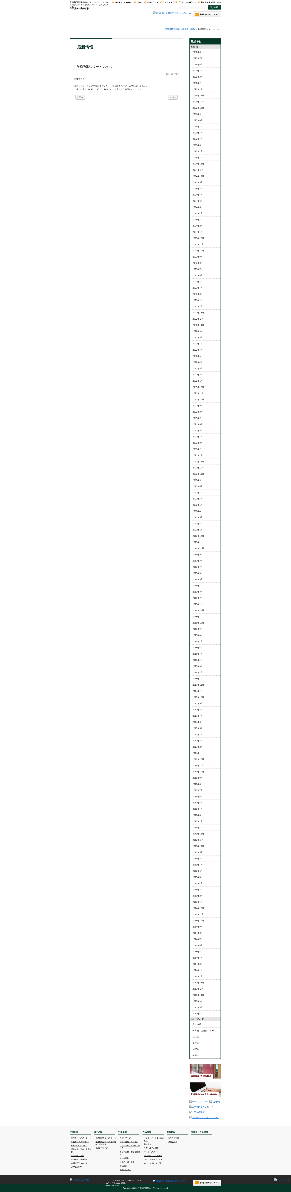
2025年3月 (197, 145)
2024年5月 (197, 207)
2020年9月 (197, 480)
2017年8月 (197, 709)
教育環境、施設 (77, 1156)
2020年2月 (197, 523)
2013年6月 (197, 1013)
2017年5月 (197, 728)
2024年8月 (197, 188)
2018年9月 (197, 629)
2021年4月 (197, 436)
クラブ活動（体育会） (129, 1142)
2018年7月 (197, 641)
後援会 (195, 1055)
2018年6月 (197, 647)
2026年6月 (197, 64)
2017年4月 (197, 734)
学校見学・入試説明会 (153, 1156)
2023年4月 (197, 288)
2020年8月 (197, 486)
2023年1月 (197, 306)
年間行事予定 (125, 1138)
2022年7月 (197, 343)
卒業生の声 (172, 1142)
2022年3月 (197, 368)
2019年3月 (197, 592)
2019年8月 (197, 561)
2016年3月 (197, 815)
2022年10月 (198, 325)
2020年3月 (197, 517)
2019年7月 (197, 567)
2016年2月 (197, 821)
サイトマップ (167, 2)
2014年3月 (197, 964)
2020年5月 (197, 505)
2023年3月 (197, 294)
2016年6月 (197, 796)
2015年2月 (197, 896)
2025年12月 (198, 95)
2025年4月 (197, 139)
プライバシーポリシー (186, 2)
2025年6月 (197, 132)
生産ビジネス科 (101, 1148)
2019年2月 (197, 598)
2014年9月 (197, 927)
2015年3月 (197, 889)
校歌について (125, 1170)
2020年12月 (198, 461)
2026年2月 (197, 83)
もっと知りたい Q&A (153, 1163)
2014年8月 (197, 933)
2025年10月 (198, 108)
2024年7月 (197, 195)
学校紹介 (97, 23)
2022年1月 (197, 381)
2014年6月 (197, 945)
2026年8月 (197, 52)
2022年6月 (197, 350)
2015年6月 (197, 871)
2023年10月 (198, 250)
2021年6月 (197, 424)
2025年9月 (197, 114)
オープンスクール (151, 1152)
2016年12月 (198, 759)
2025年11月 (198, 101)
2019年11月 (198, 542)
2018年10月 (198, 623)
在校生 (195, 1037)
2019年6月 (197, 573)
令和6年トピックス (79, 1145)
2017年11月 (198, 691)
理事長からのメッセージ (81, 1138)
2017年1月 (197, 753)
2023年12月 (198, 238)
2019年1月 (197, 604)
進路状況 (186, 23)
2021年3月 (197, 443)
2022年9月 (197, 331)
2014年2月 (197, 970)
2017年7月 (197, 716)
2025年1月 (197, 157)
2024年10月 (198, 176)
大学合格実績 (173, 1138)
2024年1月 (197, 232)
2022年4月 (197, 362)
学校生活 (141, 23)
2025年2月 (197, 151)
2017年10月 (198, 697)
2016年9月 (197, 778)
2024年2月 (197, 226)
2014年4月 (197, 958)
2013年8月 (197, 1007)
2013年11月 (198, 989)
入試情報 (164, 23)
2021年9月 (197, 405)
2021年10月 (198, 399)
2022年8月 (197, 337)
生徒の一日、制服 (127, 1162)
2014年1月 (197, 976)
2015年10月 (198, 846)
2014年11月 (198, 914)
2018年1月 (197, 678)
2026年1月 (197, 89)
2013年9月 (197, 1001)
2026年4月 (197, 70)
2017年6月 (197, 722)
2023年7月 (197, 269)
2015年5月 (197, 877)
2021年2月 (197, 449)
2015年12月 (198, 833)
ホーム (78, 23)
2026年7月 (197, 58)
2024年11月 (198, 170)
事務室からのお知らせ (122, 2)
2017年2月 (197, 747)
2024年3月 (197, 219)
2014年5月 (197, 951)
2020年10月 (198, 474)
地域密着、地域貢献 (79, 1159)
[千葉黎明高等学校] (79, 8)
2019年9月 (197, 554)
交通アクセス (151, 2)
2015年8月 (197, 858)
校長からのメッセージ (80, 1142)
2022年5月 (197, 356)
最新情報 (184, 29)
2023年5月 (197, 281)
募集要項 (147, 1144)
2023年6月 (197, 275)
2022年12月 (198, 312)
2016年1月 (197, 827)
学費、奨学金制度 (151, 1148)
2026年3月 (197, 77)
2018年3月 (197, 666)
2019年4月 (197, 585)
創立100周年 (76, 1167)
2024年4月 (197, 213)
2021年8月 (197, 412)
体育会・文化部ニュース (204, 1030)
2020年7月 (197, 492)
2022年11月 (198, 319)
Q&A (138, 2)
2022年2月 (197, 374)
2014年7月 (197, 939)
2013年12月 (198, 982)
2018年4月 (197, 660)
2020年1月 (197, 530)
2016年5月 (197, 802)
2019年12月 (198, 536)
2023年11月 (198, 244)
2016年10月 (198, 771)
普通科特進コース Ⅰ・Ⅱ (105, 1138)
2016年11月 (198, 765)
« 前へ (80, 97)
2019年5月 (197, 579)
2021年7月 (197, 418)
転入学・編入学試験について (209, 2)
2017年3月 (197, 740)
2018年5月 (197, 654)
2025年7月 (197, 126)
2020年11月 (198, 467)
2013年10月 (198, 995)
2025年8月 (197, 120)
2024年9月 (197, 182)
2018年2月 (197, 672)
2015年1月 (197, 902)
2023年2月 (197, 300)
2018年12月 (198, 610)
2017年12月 (198, 685)
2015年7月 (197, 865)
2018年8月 (197, 635)
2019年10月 (198, 548)
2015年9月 (197, 852)
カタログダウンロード (153, 1159)
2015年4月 (197, 883)
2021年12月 (198, 387)
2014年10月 (198, 920)
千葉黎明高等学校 (171, 29)
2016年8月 (197, 784)
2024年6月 (197, 201)
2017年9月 (197, 703)
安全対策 (123, 1166)
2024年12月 (198, 164)
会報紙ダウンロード (79, 1163)
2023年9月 (197, 257)
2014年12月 (198, 908)
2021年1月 (197, 455)
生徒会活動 (124, 1158)
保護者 (193, 29)
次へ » (173, 97)
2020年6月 (197, 498)
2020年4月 (197, 511)
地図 (138, 1180)
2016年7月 (197, 790)
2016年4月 (197, 809)
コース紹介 (119, 23)
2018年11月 (198, 616)
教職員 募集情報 (209, 23)
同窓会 (195, 1049)
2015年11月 (198, 840)
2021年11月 (198, 393)
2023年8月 (197, 263)
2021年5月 (197, 430)
